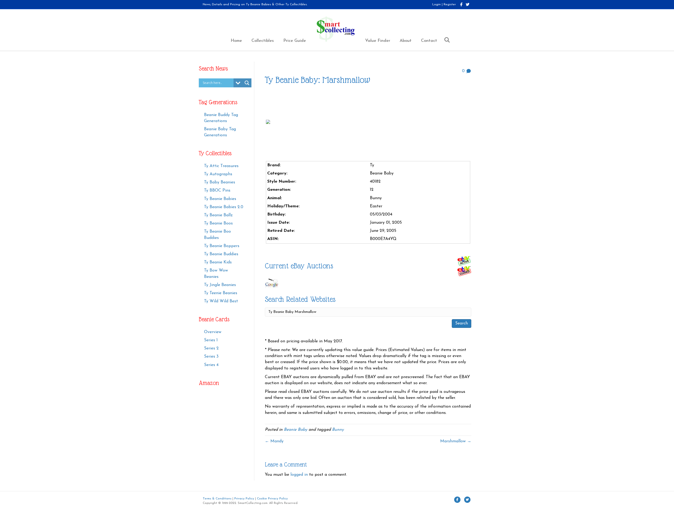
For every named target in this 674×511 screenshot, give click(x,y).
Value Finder (377, 41)
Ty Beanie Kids (218, 262)
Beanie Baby (295, 430)
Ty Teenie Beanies (220, 293)
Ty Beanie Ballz (218, 215)
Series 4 (211, 365)
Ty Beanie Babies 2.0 (223, 207)
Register (450, 4)
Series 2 (211, 348)
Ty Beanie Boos (218, 223)
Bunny (338, 430)
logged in (299, 475)
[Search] (445, 40)
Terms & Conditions (217, 498)
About (406, 41)
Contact (429, 41)
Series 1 (211, 340)
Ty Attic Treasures (221, 166)
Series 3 (211, 356)
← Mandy (274, 441)
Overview (212, 332)
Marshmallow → (455, 441)
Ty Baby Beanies (219, 182)
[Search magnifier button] (246, 82)
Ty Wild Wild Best (221, 301)
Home (236, 41)
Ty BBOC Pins (217, 190)
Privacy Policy (244, 498)
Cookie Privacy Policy (272, 498)
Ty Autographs (218, 174)
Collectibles (262, 41)
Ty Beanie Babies (220, 199)
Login (436, 4)
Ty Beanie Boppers (221, 246)
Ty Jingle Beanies (220, 285)
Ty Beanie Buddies (221, 254)
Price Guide (294, 41)
